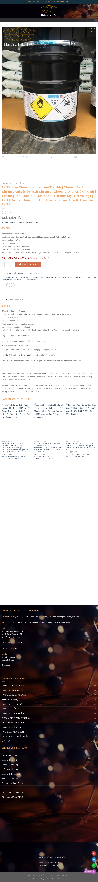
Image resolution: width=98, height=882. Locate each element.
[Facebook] (43, 20)
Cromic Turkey (31, 280)
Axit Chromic (9, 277)
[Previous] (7, 90)
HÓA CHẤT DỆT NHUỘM (13, 690)
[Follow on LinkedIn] (55, 20)
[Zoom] (5, 151)
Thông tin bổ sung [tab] (16, 299)
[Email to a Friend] (13, 285)
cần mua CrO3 (27, 277)
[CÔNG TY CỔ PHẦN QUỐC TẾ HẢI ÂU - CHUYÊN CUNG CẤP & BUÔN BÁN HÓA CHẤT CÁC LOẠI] (49, 11)
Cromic (4, 280)
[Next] (91, 90)
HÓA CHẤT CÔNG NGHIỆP (18, 273)
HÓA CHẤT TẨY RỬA (11, 709)
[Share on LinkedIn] (17, 285)
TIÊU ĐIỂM (7, 741)
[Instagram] (46, 20)
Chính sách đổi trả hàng (11, 774)
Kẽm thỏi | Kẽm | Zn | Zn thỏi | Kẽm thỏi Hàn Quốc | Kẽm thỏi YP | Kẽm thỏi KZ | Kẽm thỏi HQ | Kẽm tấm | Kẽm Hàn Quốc (81, 446)
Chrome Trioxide (38, 277)
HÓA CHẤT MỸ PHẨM (12, 727)
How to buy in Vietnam (32, 222)
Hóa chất (5, 355)
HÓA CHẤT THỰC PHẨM (13, 713)
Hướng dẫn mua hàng (10, 765)
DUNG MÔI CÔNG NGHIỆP (13, 723)
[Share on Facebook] (4, 285)
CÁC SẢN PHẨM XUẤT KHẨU (15, 737)
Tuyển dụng (59, 875)
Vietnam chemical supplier (12, 222)
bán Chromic (31, 355)
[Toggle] (95, 741)
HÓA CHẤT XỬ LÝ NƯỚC (13, 704)
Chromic (48, 277)
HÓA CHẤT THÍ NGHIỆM (13, 732)
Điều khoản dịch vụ (9, 755)
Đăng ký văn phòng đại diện (12, 792)
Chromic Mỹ (78, 277)
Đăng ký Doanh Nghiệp (11, 788)
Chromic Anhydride (67, 277)
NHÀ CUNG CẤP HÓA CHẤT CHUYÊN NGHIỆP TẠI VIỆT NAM (48, 2)
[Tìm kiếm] (94, 11)
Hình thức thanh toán (10, 778)
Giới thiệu (40, 875)
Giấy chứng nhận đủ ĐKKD (13, 797)
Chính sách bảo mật (9, 760)
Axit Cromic (18, 277)
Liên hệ (50, 875)
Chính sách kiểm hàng (10, 769)
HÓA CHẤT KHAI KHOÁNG (14, 695)
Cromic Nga (21, 280)
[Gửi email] (49, 20)
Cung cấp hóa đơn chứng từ (12, 783)
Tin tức (69, 875)
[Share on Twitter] (8, 285)
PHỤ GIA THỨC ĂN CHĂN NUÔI (16, 718)
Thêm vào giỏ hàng (28, 264)
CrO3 (85, 277)
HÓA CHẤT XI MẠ (21, 183)
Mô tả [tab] (4, 299)
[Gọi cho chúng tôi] (52, 20)
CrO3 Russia (92, 277)
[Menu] (3, 11)
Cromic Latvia (12, 280)
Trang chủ (6, 183)
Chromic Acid (55, 277)
